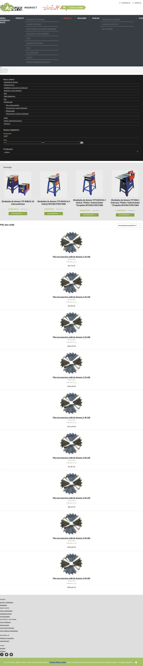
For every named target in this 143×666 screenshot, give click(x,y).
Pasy (28, 48)
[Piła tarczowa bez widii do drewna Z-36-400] (71, 323)
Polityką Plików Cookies (58, 662)
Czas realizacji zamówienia (9, 631)
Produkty (20, 18)
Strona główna (4, 69)
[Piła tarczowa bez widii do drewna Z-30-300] (71, 242)
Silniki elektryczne (34, 43)
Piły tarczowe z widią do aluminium (17, 114)
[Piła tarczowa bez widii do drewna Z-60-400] (71, 524)
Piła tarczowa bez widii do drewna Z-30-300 (71, 256)
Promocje (67, 18)
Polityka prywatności (7, 638)
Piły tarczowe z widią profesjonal (16, 108)
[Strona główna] (11, 7)
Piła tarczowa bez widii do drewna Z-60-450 (71, 578)
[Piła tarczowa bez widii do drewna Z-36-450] (71, 363)
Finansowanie (4, 625)
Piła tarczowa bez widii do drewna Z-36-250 (71, 297)
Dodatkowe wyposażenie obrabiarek (41, 29)
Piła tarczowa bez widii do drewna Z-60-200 (71, 457)
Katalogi (95, 18)
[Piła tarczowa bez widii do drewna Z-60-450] (71, 564)
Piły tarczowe (32, 52)
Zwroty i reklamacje (6, 602)
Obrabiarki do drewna (35, 19)
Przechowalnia (5, 617)
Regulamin (82, 18)
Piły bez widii (10, 111)
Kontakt (2, 648)
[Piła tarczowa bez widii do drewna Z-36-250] (71, 283)
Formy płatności (5, 622)
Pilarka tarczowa (33, 24)
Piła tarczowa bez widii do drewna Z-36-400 (71, 337)
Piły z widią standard (12, 105)
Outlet (29, 57)
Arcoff (74, 262)
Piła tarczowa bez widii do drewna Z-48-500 (71, 417)
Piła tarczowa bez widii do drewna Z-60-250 (71, 498)
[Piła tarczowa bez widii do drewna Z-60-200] (71, 443)
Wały (28, 38)
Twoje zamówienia (6, 611)
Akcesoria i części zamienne (37, 33)
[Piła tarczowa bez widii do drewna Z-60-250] (71, 484)
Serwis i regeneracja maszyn (38, 62)
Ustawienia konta (6, 614)
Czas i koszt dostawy (7, 628)
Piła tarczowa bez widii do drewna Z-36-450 (71, 377)
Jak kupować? (4, 641)
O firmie (2, 651)
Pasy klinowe (107, 29)
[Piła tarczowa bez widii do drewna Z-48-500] (71, 403)
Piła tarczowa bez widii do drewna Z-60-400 (71, 538)
